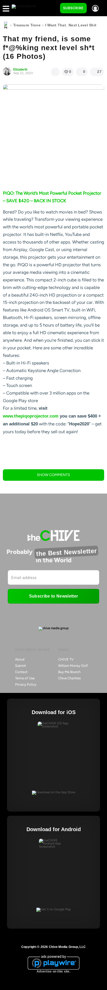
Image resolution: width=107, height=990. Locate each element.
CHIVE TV (65, 659)
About (20, 659)
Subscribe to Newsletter (53, 596)
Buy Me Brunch (69, 672)
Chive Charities (69, 678)
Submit (20, 666)
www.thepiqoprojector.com (30, 416)
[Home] (6, 25)
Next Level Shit (82, 25)
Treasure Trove (27, 25)
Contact (21, 672)
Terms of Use (25, 678)
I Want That (55, 25)
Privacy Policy (25, 684)
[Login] (95, 8)
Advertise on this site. (53, 971)
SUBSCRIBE (73, 8)
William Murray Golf (73, 666)
